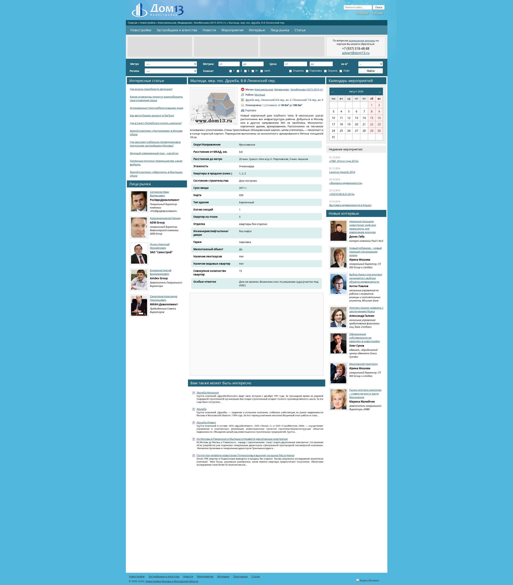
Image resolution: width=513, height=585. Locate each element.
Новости (209, 30)
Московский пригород (363, 364)
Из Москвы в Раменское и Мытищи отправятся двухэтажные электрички (242, 439)
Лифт (346, 70)
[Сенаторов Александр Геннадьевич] (139, 306)
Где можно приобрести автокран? (151, 89)
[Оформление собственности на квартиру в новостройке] (338, 343)
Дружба (201, 409)
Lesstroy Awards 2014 (342, 172)
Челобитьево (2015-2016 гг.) (209, 22)
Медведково (185, 22)
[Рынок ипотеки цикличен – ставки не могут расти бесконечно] (338, 399)
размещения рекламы (362, 40)
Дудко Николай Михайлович (160, 246)
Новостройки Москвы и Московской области (171, 581)
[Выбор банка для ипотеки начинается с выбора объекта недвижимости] (338, 284)
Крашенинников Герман (165, 218)
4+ (256, 70)
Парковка (315, 70)
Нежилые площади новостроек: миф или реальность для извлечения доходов (362, 227)
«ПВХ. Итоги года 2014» (344, 161)
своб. (267, 70)
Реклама (377, 13)
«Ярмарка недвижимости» (346, 183)
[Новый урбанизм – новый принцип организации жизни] (338, 257)
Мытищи (259, 94)
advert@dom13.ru (356, 53)
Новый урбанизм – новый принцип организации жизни (365, 251)
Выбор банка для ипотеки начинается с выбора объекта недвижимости (365, 278)
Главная (132, 22)
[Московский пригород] (338, 373)
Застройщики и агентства (177, 30)
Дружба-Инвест (206, 422)
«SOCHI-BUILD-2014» (342, 194)
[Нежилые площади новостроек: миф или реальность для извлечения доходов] (338, 231)
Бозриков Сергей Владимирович (160, 272)
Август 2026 (356, 91)
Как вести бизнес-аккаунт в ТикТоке (152, 115)
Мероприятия (232, 30)
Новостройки (148, 22)
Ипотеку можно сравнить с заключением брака (366, 309)
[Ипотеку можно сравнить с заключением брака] (338, 317)
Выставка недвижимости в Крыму (350, 205)
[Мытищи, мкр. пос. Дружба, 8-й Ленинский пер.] (213, 106)
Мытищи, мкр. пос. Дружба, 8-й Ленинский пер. (233, 80)
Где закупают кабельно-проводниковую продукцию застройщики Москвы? (155, 143)
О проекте (362, 13)
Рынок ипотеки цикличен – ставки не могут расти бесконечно (365, 393)
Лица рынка (280, 30)
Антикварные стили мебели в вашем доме (156, 108)
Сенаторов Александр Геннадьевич (163, 298)
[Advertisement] (160, 47)
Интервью (257, 30)
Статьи (300, 30)
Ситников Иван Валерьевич (159, 193)
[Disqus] (256, 522)
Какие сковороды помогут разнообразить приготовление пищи (156, 98)
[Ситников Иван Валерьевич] (139, 201)
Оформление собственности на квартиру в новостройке (364, 337)
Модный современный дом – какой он (154, 153)
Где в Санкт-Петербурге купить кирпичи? (156, 123)
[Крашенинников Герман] (139, 227)
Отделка (298, 70)
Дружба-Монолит (208, 392)
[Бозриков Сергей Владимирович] (139, 279)
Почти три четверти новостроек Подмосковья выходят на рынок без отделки (245, 455)
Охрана (332, 70)
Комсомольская (167, 22)
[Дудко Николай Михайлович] (139, 253)
